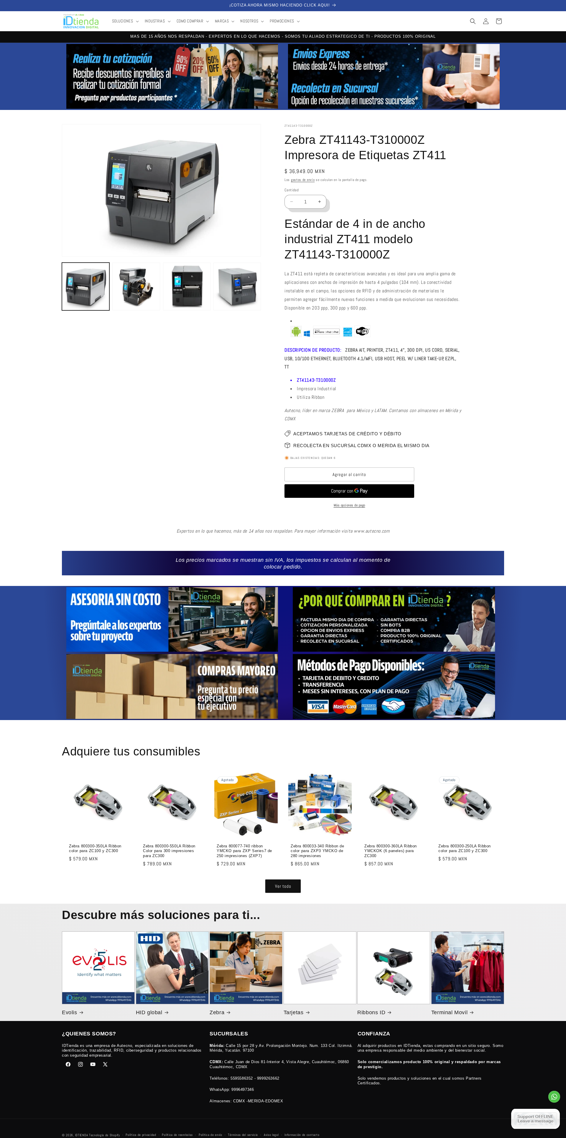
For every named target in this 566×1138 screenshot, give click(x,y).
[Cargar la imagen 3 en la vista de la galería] (186, 286)
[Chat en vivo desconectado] (535, 1119)
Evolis (69, 1012)
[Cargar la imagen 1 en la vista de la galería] (85, 286)
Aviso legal (271, 1135)
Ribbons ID (371, 1012)
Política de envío (210, 1135)
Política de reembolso (177, 1135)
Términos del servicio (243, 1135)
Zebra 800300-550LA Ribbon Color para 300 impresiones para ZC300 (169, 851)
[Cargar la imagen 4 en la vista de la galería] (237, 286)
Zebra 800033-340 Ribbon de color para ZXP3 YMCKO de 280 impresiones (317, 851)
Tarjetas (294, 1012)
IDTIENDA (81, 1135)
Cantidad (291, 189)
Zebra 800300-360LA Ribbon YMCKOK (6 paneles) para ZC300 (390, 851)
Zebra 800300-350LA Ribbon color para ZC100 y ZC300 (95, 848)
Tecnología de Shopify (104, 1135)
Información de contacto (301, 1135)
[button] (124, 21)
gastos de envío (303, 179)
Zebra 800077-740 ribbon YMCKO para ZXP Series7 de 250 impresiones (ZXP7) (244, 851)
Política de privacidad (141, 1135)
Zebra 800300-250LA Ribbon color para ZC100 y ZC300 (464, 848)
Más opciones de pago (349, 505)
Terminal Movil (449, 1012)
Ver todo (283, 886)
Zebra (217, 1012)
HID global (149, 1012)
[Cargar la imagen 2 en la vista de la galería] (136, 286)
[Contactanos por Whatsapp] (554, 1098)
